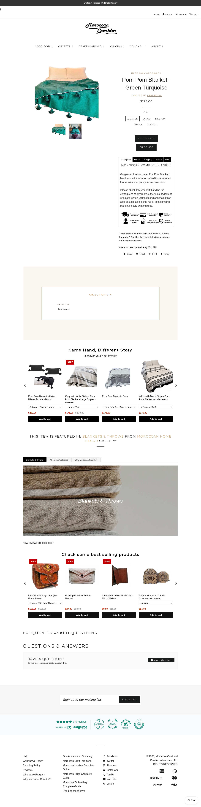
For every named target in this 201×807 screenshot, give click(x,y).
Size (146, 112)
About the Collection (59, 460)
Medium (160, 118)
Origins (116, 46)
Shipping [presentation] (148, 159)
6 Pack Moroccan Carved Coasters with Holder (152, 597)
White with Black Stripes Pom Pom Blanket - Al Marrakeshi (154, 398)
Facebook (112, 756)
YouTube (111, 779)
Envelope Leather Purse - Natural (78, 597)
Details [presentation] (137, 159)
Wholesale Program (34, 774)
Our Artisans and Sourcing (77, 756)
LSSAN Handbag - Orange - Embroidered (42, 597)
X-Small (152, 124)
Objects (64, 46)
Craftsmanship (90, 46)
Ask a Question (162, 660)
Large (146, 118)
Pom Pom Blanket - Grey (115, 396)
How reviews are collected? (38, 543)
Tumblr (110, 774)
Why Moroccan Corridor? (86, 460)
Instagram (112, 770)
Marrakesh (154, 95)
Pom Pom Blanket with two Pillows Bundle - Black (42, 398)
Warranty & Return (33, 761)
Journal (136, 46)
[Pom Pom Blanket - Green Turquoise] (59, 129)
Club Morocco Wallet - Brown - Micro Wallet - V (117, 597)
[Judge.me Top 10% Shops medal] (139, 724)
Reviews (28, 770)
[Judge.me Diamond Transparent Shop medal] (99, 724)
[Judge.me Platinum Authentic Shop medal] (113, 724)
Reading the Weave (74, 791)
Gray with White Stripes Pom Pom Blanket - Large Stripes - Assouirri (80, 399)
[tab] (125, 159)
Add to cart (45, 419)
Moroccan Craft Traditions (77, 761)
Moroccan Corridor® (167, 756)
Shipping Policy (31, 765)
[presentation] (25, 385)
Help (25, 756)
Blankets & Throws (103, 436)
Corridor (42, 46)
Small (139, 124)
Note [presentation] (167, 159)
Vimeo (110, 783)
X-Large (132, 118)
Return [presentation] (159, 159)
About (156, 46)
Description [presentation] (125, 159)
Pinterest (111, 765)
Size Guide (146, 147)
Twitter (110, 761)
